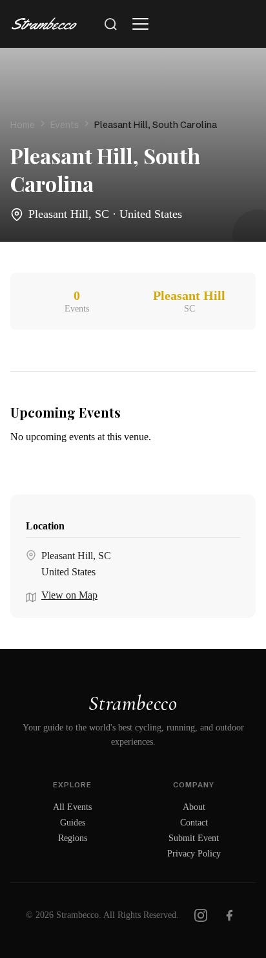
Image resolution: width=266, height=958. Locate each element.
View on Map (69, 595)
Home (22, 125)
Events (64, 125)
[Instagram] (200, 915)
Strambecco (132, 703)
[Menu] (140, 24)
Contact (194, 822)
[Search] (110, 24)
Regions (72, 838)
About (194, 807)
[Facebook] (229, 915)
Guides (72, 822)
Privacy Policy (194, 853)
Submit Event (194, 838)
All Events (72, 807)
